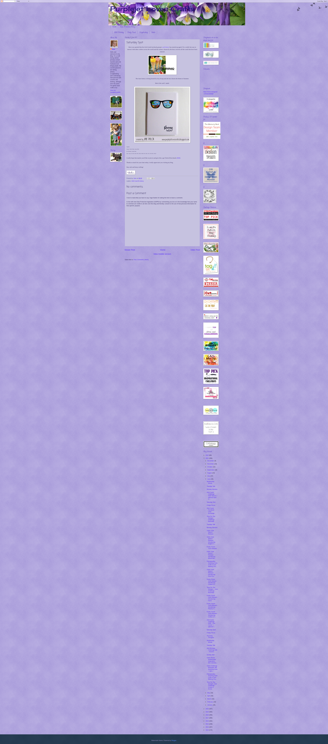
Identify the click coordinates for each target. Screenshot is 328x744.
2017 (207, 718)
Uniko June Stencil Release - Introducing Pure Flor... (211, 573)
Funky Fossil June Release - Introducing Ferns (212, 598)
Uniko (153, 32)
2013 (207, 730)
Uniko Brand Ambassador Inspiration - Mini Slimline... (212, 660)
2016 (207, 721)
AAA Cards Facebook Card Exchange (210, 510)
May (208, 693)
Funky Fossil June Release (212, 547)
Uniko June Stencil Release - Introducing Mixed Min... (211, 555)
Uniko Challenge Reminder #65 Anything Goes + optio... (212, 668)
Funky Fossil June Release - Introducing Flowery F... (212, 606)
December (210, 461)
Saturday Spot (211, 630)
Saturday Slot (211, 502)
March (209, 699)
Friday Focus (211, 505)
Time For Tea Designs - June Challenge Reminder (212, 590)
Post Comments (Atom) (141, 259)
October (210, 467)
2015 (207, 724)
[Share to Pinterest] (154, 178)
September (211, 470)
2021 (207, 458)
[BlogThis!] (149, 178)
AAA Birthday (119, 32)
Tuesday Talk (211, 486)
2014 (207, 727)
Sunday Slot (210, 655)
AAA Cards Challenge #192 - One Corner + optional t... (211, 623)
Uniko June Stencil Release (210, 532)
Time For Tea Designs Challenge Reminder (211, 519)
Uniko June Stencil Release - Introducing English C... (211, 540)
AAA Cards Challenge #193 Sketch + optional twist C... (212, 496)
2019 (207, 712)
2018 (207, 715)
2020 (207, 709)
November (210, 464)
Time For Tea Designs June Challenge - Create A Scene (212, 685)
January (210, 705)
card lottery (165, 47)
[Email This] (147, 178)
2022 (207, 455)
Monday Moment (212, 489)
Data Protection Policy (127, 27)
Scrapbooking (143, 32)
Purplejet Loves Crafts (152, 9)
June (209, 479)
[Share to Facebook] (152, 178)
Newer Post (130, 250)
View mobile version (162, 254)
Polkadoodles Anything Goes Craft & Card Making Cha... (212, 564)
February (210, 702)
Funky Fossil (131, 32)
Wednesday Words (210, 482)
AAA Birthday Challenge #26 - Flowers (212, 650)
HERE (178, 158)
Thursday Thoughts (210, 636)
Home (114, 27)
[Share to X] (151, 178)
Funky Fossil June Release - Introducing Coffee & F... (212, 614)
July (208, 476)
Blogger (174, 740)
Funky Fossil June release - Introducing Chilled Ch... (212, 582)
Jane (113, 49)
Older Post (195, 250)
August (209, 473)
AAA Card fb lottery (137, 181)
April (209, 696)
